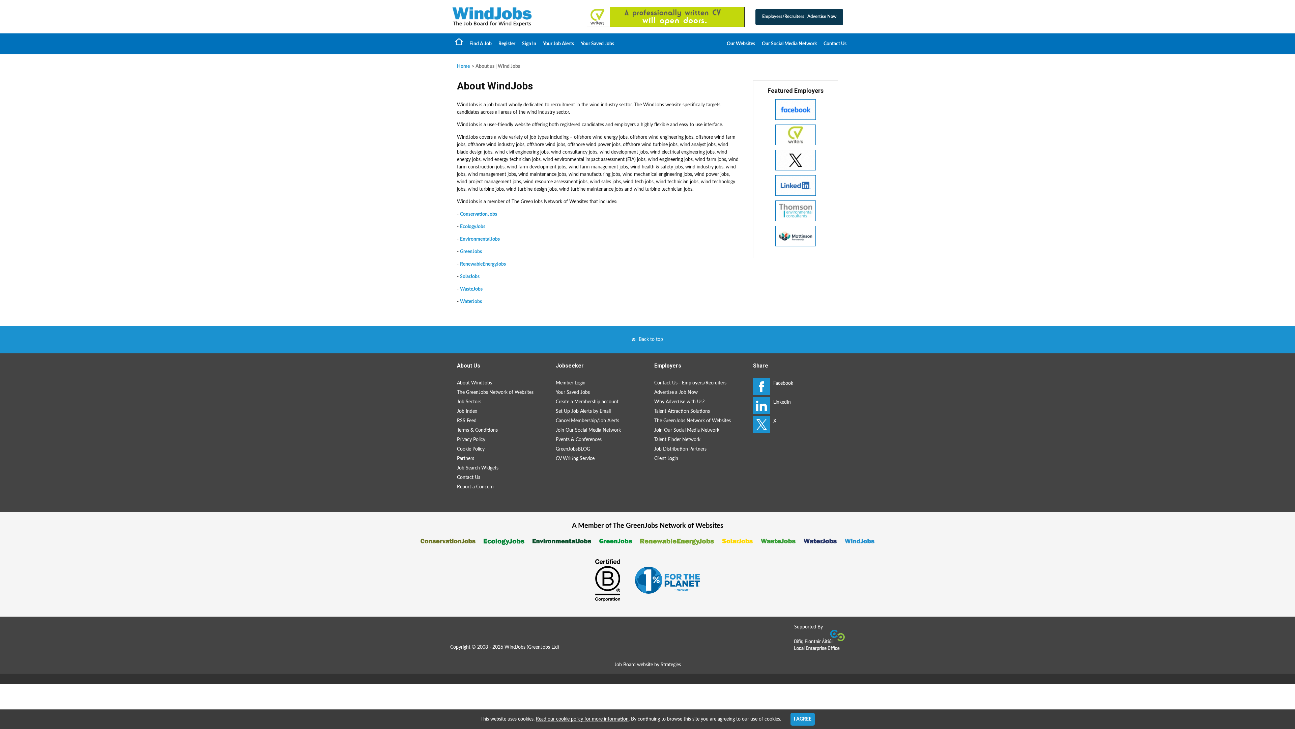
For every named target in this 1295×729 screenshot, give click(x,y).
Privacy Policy (471, 439)
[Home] (512, 17)
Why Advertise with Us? (679, 402)
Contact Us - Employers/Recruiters (690, 383)
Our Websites (741, 44)
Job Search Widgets (477, 468)
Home (459, 41)
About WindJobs (474, 383)
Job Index (467, 411)
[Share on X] (761, 424)
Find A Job (480, 44)
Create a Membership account (587, 402)
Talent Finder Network (677, 439)
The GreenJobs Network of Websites (495, 392)
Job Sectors (469, 402)
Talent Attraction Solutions (682, 411)
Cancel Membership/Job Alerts (587, 420)
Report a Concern (475, 487)
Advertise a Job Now (676, 392)
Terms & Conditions (477, 430)
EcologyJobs (472, 226)
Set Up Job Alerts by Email (583, 411)
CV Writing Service (575, 458)
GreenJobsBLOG (573, 449)
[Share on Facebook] (761, 386)
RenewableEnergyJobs (483, 264)
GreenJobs (471, 251)
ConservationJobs (478, 214)
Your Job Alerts (558, 44)
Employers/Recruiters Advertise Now (799, 17)
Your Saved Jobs (597, 44)
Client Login (666, 458)
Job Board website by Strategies (647, 665)
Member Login (570, 383)
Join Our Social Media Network (588, 430)
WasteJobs (471, 289)
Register (506, 44)
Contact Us (835, 44)
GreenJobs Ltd (543, 647)
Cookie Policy (471, 449)
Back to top (651, 339)
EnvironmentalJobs (480, 239)
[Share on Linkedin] (761, 405)
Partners (465, 458)
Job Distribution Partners (680, 449)
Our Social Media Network (789, 44)
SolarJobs (470, 276)
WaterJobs (471, 301)
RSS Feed (467, 420)
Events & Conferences (579, 439)
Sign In (529, 44)
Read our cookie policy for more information (582, 719)
